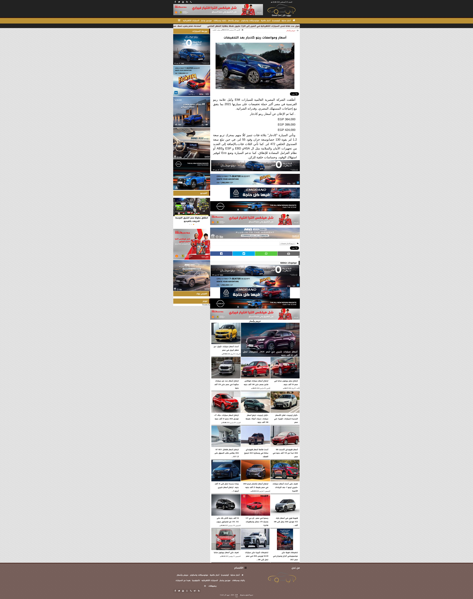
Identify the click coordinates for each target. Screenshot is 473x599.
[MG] (191, 143)
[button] (193, 224)
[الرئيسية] (294, 20)
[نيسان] (255, 207)
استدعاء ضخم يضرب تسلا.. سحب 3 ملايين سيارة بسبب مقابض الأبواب (221, 26)
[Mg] (255, 234)
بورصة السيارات (199, 31)
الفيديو (203, 193)
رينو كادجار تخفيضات (286, 243)
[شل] (255, 220)
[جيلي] (265, 193)
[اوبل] (255, 180)
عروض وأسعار (290, 30)
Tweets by (206, 305)
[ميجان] (255, 166)
